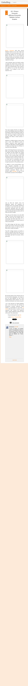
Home (9, 5)
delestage (14, 171)
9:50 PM (16, 326)
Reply (10, 337)
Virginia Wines (18, 317)
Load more (15, 360)
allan (20, 315)
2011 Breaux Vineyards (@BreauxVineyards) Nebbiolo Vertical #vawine (14, 15)
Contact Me (14, 5)
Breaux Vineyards (9, 50)
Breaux (12, 317)
